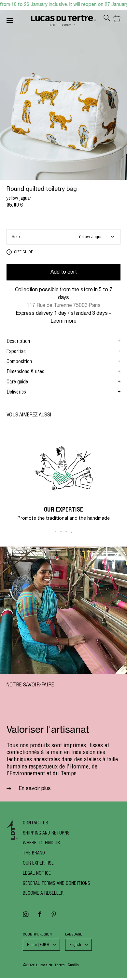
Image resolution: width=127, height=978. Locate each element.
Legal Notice (37, 873)
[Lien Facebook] (40, 916)
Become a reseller (43, 893)
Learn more (63, 321)
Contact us (35, 823)
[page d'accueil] (63, 22)
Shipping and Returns (46, 833)
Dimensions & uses (25, 371)
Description (18, 341)
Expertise (16, 351)
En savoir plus (34, 789)
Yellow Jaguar (91, 237)
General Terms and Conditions (56, 883)
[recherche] (107, 19)
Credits (73, 964)
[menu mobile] (19, 22)
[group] (63, 477)
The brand (34, 853)
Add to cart (63, 272)
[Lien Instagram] (26, 916)
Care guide (17, 381)
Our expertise (38, 863)
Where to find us (41, 843)
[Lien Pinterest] (54, 916)
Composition (19, 361)
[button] (115, 96)
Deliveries (16, 391)
